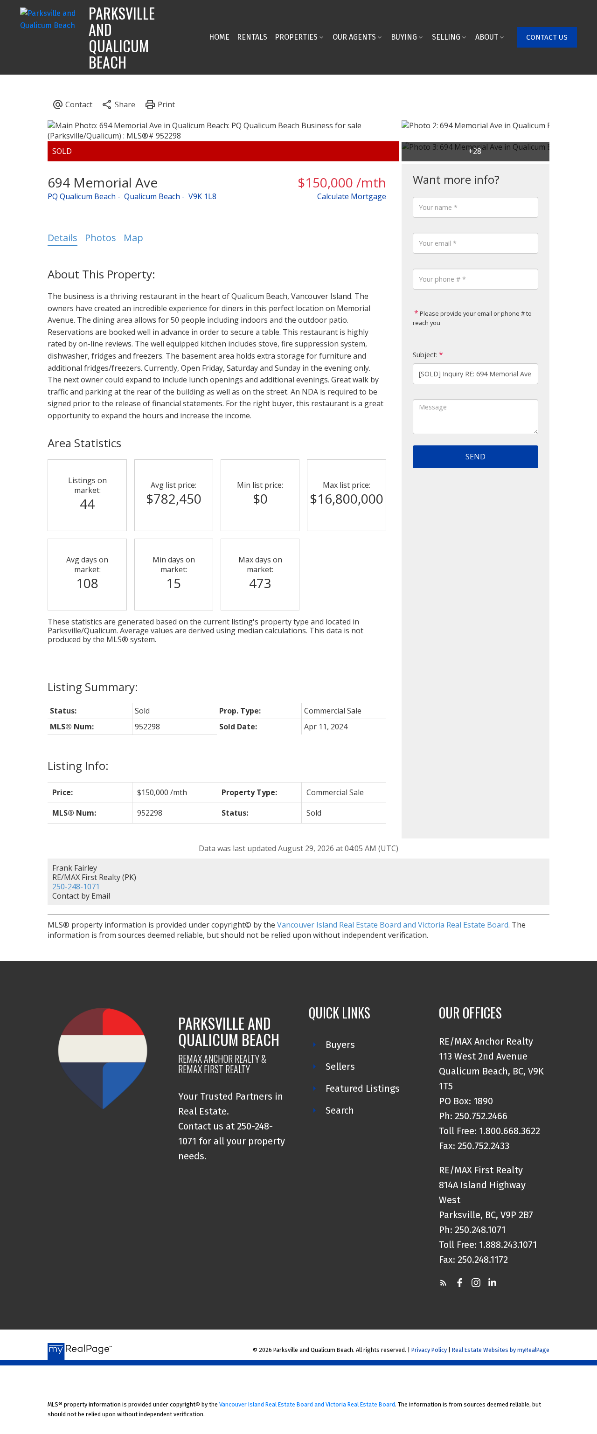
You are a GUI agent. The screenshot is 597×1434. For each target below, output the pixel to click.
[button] (547, 37)
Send (475, 456)
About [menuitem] (486, 37)
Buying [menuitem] (404, 37)
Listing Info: (78, 765)
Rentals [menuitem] (252, 37)
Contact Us (547, 37)
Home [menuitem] (219, 37)
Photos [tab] (100, 237)
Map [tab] (133, 237)
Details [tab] (62, 237)
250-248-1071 (76, 886)
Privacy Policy (429, 1349)
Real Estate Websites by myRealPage (500, 1349)
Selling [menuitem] (446, 37)
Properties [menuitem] (296, 37)
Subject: (425, 354)
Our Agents (354, 37)
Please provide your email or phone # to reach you (472, 318)
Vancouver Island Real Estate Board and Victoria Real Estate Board (392, 925)
